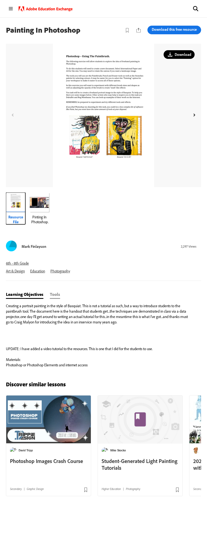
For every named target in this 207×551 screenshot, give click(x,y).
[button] (195, 8)
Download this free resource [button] (174, 29)
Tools (55, 294)
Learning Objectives (24, 294)
